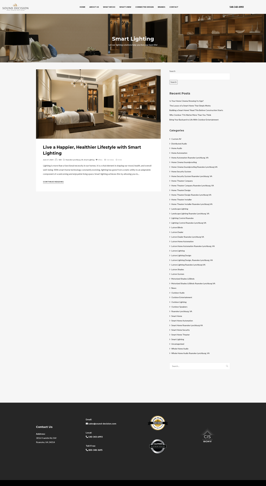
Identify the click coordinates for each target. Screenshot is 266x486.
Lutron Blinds (177, 227)
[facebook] (251, 7)
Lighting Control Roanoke (182, 218)
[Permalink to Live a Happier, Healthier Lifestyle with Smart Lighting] (98, 104)
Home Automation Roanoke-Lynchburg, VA (190, 157)
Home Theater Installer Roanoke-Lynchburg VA (192, 204)
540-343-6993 (237, 6)
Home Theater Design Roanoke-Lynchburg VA (191, 195)
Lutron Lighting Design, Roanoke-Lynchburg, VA (192, 260)
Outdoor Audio (178, 293)
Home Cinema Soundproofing (184, 162)
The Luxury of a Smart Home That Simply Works (190, 105)
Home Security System (181, 171)
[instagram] (259, 7)
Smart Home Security (180, 330)
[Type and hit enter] (227, 366)
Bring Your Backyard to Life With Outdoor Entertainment (194, 119)
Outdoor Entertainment (181, 297)
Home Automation (179, 153)
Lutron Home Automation (182, 241)
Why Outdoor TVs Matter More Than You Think (190, 115)
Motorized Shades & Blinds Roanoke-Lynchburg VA (193, 283)
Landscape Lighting (179, 209)
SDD (60, 160)
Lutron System (177, 274)
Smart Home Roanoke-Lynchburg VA (187, 325)
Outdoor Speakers (179, 307)
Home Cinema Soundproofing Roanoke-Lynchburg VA (194, 167)
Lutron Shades (177, 269)
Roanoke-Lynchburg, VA (74, 160)
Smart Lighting (89, 160)
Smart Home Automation (182, 320)
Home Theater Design (181, 190)
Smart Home (176, 316)
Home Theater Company (182, 181)
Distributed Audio (179, 143)
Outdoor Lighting (178, 302)
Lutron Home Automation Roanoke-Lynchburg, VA (193, 246)
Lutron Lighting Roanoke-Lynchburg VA (188, 265)
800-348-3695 (95, 450)
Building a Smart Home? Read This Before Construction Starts (196, 110)
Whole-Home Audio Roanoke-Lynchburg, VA (190, 353)
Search (172, 71)
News (173, 288)
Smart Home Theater (180, 334)
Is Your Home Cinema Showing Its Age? (186, 101)
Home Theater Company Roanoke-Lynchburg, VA (192, 185)
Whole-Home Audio (179, 348)
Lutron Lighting (178, 251)
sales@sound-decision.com (102, 423)
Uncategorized (177, 344)
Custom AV (176, 139)
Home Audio (176, 148)
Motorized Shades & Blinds (183, 279)
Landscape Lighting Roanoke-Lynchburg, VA (190, 213)
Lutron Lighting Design (181, 255)
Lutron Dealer (177, 232)
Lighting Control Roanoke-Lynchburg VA (188, 223)
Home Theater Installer (181, 199)
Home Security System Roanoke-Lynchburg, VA (191, 176)
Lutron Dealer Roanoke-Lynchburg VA (187, 237)
